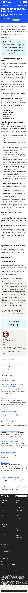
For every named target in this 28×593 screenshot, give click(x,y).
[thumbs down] (16, 324)
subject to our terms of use (8, 294)
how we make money (18, 573)
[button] (14, 363)
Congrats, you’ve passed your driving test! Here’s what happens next (12, 385)
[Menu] (1, 2)
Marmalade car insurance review (9, 441)
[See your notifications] (20, 2)
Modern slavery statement (6, 554)
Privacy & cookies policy (6, 551)
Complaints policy (4, 558)
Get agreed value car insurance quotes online (13, 486)
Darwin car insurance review (8, 420)
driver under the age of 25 (12, 229)
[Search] (17, 2)
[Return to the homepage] (7, 2)
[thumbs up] (11, 324)
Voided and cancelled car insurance (10, 430)
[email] (4, 345)
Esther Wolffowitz (8, 341)
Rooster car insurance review (9, 411)
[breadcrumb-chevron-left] (2, 5)
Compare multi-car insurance (9, 452)
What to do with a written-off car (10, 477)
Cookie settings (4, 561)
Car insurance (5, 5)
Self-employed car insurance (8, 398)
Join (25, 2)
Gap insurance (5, 462)
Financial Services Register (6, 583)
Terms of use (3, 547)
